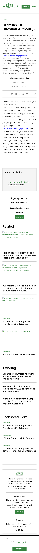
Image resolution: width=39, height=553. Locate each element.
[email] (27, 94)
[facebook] (12, 94)
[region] (19, 544)
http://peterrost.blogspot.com (14, 56)
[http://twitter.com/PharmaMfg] (22, 530)
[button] (4, 6)
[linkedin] (16, 94)
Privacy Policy (22, 543)
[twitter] (20, 94)
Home (4, 19)
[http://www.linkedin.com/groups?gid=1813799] (19, 530)
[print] (35, 94)
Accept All (19, 548)
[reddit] (23, 94)
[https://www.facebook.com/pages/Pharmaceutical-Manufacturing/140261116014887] (16, 530)
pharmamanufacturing (19, 78)
